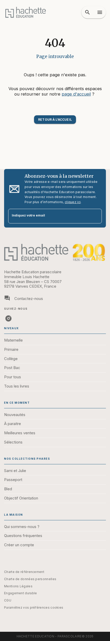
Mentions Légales (18, 586)
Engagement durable (20, 593)
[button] (55, 119)
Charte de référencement (24, 572)
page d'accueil (76, 94)
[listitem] (8, 318)
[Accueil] (25, 12)
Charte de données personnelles (30, 579)
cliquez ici (73, 202)
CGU (7, 600)
